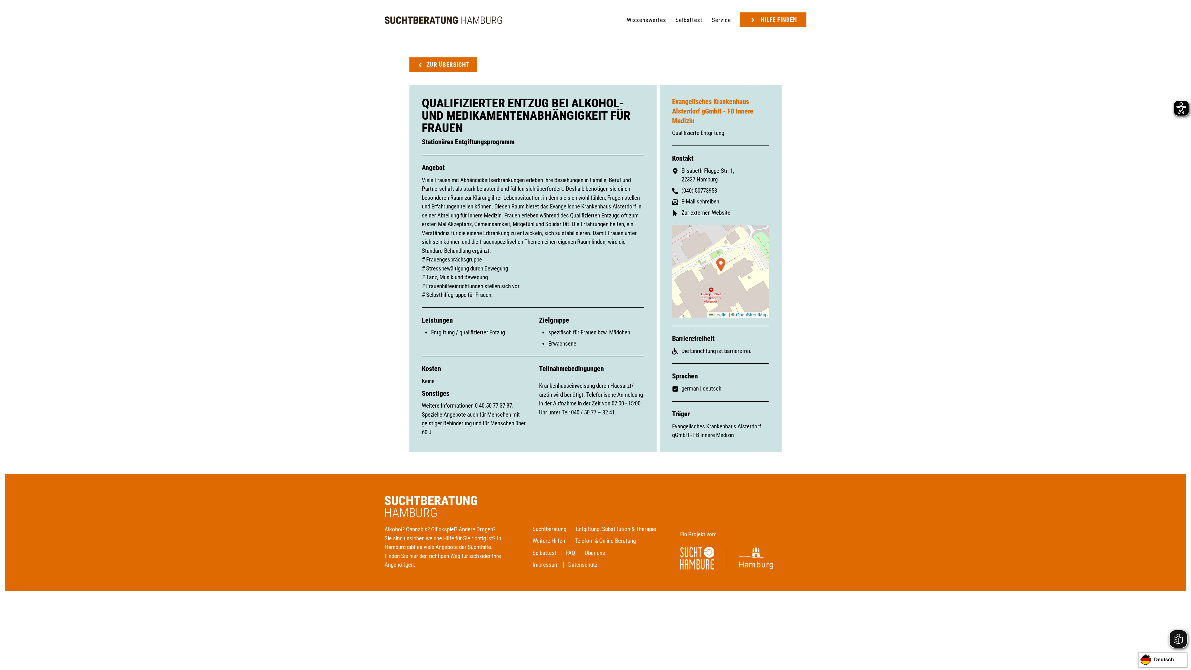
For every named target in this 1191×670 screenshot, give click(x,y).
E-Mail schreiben (700, 201)
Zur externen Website (705, 212)
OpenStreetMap (752, 314)
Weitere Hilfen (549, 540)
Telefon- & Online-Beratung (605, 540)
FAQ (570, 552)
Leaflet (720, 314)
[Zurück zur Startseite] (443, 20)
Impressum (546, 564)
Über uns (595, 552)
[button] (720, 264)
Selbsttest (689, 20)
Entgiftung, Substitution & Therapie (616, 529)
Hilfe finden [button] (779, 19)
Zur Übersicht (448, 64)
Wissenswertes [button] (646, 20)
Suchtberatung (549, 529)
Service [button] (721, 20)
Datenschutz (582, 564)
